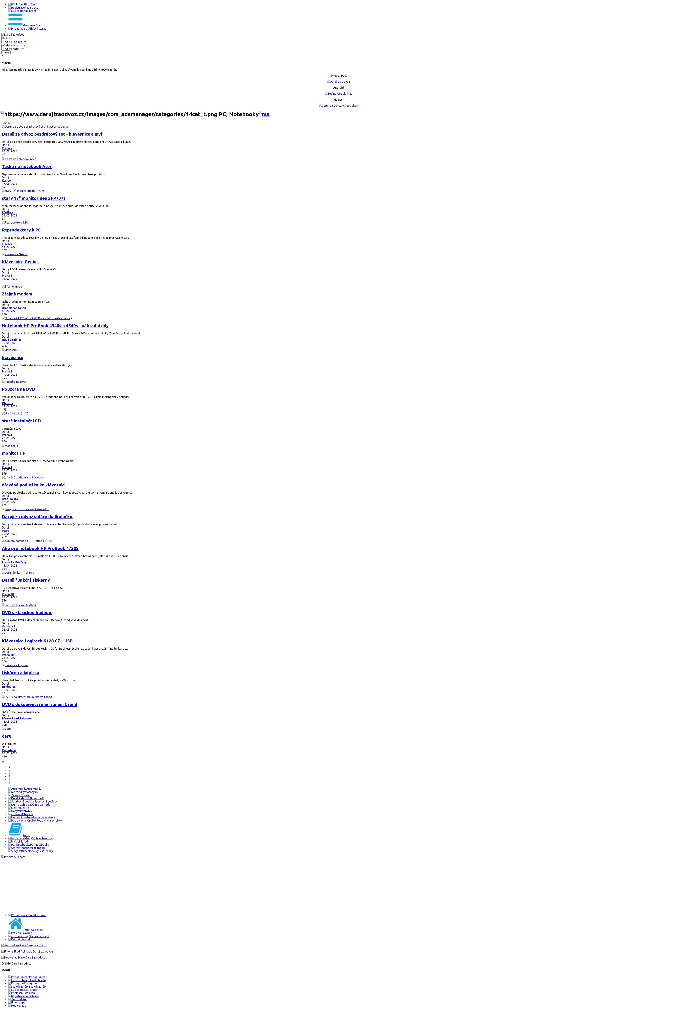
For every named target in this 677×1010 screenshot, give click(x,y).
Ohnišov (7, 403)
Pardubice (9, 750)
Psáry (6, 530)
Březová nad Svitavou (17, 718)
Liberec (7, 244)
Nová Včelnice (12, 339)
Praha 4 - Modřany (14, 562)
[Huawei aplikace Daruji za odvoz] (23, 957)
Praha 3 (7, 435)
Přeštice (7, 212)
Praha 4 (7, 467)
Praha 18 (8, 594)
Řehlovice (9, 686)
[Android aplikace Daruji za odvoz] (24, 945)
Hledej (6, 52)
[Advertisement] (107, 886)
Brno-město (10, 499)
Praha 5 (7, 148)
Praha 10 (8, 655)
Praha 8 (7, 371)
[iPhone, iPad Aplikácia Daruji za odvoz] (27, 951)
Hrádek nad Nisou (14, 308)
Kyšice (6, 180)
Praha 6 (7, 275)
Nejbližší (6, 123)
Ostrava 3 (8, 626)
